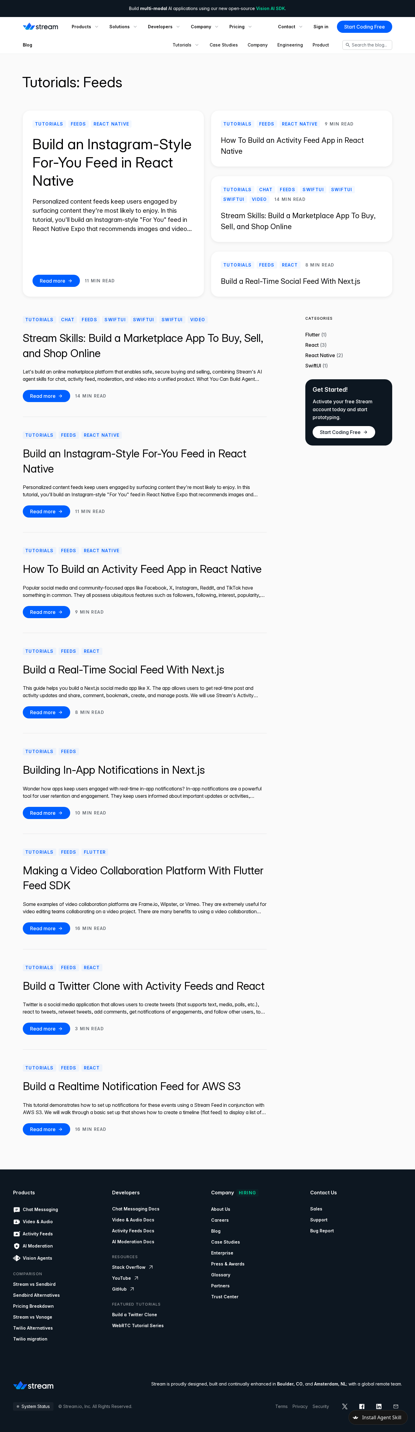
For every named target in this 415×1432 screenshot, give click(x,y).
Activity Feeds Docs (133, 1230)
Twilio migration (30, 1338)
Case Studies (224, 44)
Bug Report (322, 1230)
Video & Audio (38, 1221)
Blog (27, 44)
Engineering (290, 44)
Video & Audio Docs (133, 1219)
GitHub (119, 1289)
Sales (316, 1208)
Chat (266, 189)
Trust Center (224, 1296)
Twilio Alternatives (33, 1327)
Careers (220, 1220)
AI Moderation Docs (133, 1241)
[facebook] (362, 1406)
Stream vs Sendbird (34, 1284)
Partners (220, 1285)
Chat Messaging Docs (135, 1208)
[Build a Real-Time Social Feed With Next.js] (301, 274)
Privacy (300, 1406)
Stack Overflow (129, 1267)
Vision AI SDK (270, 8)
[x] (345, 1406)
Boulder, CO (290, 1383)
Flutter (95, 852)
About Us (220, 1209)
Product (321, 44)
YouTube (121, 1278)
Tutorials (49, 123)
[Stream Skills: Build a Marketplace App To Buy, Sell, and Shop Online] (301, 209)
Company (258, 44)
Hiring (247, 1192)
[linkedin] (379, 1406)
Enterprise (222, 1252)
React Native (111, 123)
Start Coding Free (364, 27)
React (290, 264)
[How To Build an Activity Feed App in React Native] (301, 139)
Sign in (321, 26)
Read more (52, 281)
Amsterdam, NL (330, 1383)
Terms (281, 1406)
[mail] (396, 1406)
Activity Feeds (38, 1233)
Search (369, 44)
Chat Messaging (40, 1209)
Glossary (220, 1274)
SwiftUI (313, 189)
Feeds (78, 123)
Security (321, 1406)
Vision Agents (37, 1258)
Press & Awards (228, 1263)
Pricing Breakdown (33, 1306)
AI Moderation (38, 1245)
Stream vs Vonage (32, 1317)
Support (319, 1219)
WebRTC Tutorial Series (138, 1325)
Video (259, 199)
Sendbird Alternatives (36, 1295)
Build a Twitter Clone (134, 1314)
